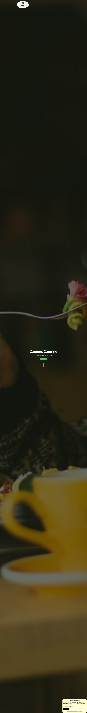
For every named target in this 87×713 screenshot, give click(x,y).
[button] (85, 700)
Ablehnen (72, 709)
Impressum (80, 711)
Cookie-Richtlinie (69, 711)
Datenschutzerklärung (75, 711)
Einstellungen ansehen (80, 709)
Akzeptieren (66, 709)
